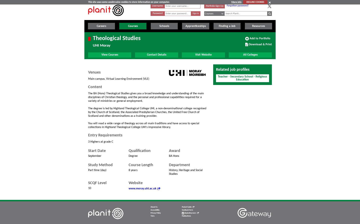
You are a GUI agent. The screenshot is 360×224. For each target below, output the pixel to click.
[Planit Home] (106, 18)
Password (158, 13)
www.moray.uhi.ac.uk (142, 188)
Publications (186, 216)
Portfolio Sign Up (214, 6)
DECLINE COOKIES (255, 2)
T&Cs (152, 216)
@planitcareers (190, 213)
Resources (258, 26)
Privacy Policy (156, 213)
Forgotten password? (238, 5)
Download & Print (260, 46)
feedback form (187, 210)
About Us (154, 207)
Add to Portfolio (259, 40)
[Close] (269, 2)
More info (236, 2)
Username (157, 6)
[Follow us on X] (269, 6)
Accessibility (155, 210)
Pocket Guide (187, 207)
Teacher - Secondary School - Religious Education (242, 78)
